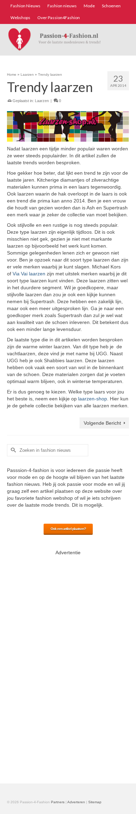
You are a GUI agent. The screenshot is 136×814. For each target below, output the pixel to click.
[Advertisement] (68, 663)
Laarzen (42, 101)
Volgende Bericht (102, 423)
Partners (58, 802)
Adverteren (76, 802)
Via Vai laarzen (29, 273)
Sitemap (94, 802)
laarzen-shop (92, 398)
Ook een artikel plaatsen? (68, 529)
